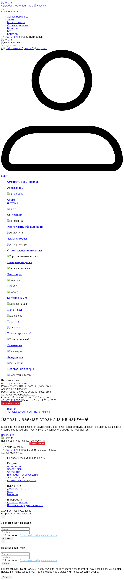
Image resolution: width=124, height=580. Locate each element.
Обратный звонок (32, 36)
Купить (5, 563)
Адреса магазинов (17, 16)
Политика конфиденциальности (25, 505)
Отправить (7, 538)
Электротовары (16, 477)
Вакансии (12, 28)
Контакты (12, 33)
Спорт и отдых (15, 469)
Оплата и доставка (17, 25)
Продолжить (8, 435)
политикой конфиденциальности (42, 447)
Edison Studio (25, 513)
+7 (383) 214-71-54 (11, 36)
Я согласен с (31, 535)
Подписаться (37, 444)
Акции (10, 19)
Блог (10, 31)
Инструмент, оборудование (22, 474)
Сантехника (13, 471)
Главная (11, 408)
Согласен (6, 577)
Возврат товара (16, 22)
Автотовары (14, 466)
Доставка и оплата (18, 488)
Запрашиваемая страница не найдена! (29, 411)
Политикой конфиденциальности (38, 535)
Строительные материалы (21, 480)
